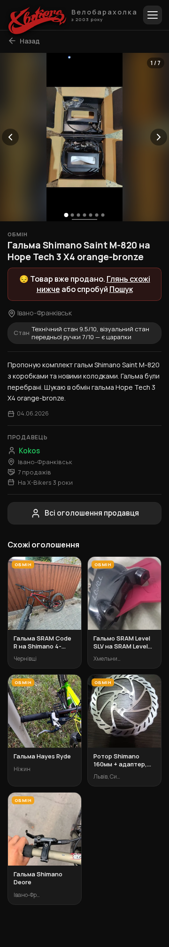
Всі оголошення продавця (92, 513)
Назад (30, 40)
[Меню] (152, 15)
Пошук (121, 289)
